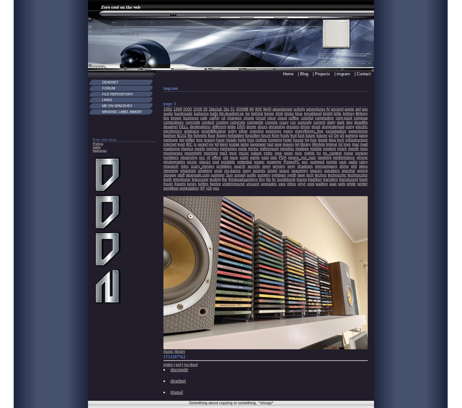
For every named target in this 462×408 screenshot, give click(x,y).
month (353, 149)
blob (279, 113)
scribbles (224, 166)
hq (307, 140)
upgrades (269, 184)
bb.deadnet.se (231, 113)
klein (224, 144)
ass (365, 109)
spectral (348, 171)
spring (362, 171)
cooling (222, 122)
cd (223, 118)
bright (328, 113)
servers (278, 166)
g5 (342, 135)
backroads (183, 113)
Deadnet (110, 82)
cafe (203, 118)
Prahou (98, 143)
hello (242, 140)
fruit (293, 135)
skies (363, 166)
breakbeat (313, 113)
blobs (289, 113)
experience (358, 131)
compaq (361, 118)
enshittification (213, 131)
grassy (209, 140)
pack (234, 157)
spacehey (299, 171)
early (350, 127)
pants (255, 157)
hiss (250, 140)
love (347, 144)
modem (329, 149)
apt (358, 109)
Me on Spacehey (117, 106)
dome (251, 127)
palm (244, 157)
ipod (181, 144)
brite (337, 113)
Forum (108, 88)
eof (178, 364)
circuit (261, 118)
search (239, 166)
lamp (244, 144)
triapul (176, 392)
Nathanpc (100, 150)
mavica (187, 149)
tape (301, 175)
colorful (307, 118)
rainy (363, 162)
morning (211, 153)
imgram (343, 74)
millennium (269, 149)
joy (211, 144)
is (195, 144)
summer (218, 175)
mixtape (302, 149)
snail (218, 171)
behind (257, 113)
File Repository (117, 94)
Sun (229, 175)
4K (251, 109)
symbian (279, 175)
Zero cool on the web (120, 7)
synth (291, 175)
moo (364, 149)
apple (349, 109)
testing (215, 179)
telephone (181, 179)
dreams (292, 127)
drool (315, 127)
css (293, 122)
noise (348, 153)
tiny (262, 179)
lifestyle (318, 144)
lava (278, 144)
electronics (172, 131)
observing (188, 157)
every (288, 131)
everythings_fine (309, 131)
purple (331, 162)
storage (169, 175)
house (298, 140)
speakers (332, 171)
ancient (337, 109)
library (305, 144)
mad (364, 144)
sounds (259, 171)
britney (349, 113)
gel (181, 140)
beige (269, 113)
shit (354, 166)
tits (268, 179)
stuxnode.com (198, 175)
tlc (274, 179)
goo (199, 140)
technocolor (358, 175)
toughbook (286, 179)
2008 (197, 109)
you (216, 188)
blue (299, 113)
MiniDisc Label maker (122, 112)
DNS (241, 127)
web (341, 184)
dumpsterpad (333, 127)
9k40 (267, 109)
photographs (174, 162)
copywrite (255, 122)
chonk (249, 118)
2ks (226, 109)
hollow (261, 140)
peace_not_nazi (302, 157)
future (310, 135)
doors (262, 127)
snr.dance (232, 171)
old (225, 157)
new (278, 153)
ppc (305, 162)
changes (234, 118)
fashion (169, 135)
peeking (325, 157)
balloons (201, 113)
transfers (330, 179)
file (190, 135)
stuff (181, 175)
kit (217, 144)
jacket (203, 144)
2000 (187, 109)
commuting (324, 118)
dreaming (277, 127)
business (191, 118)
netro (268, 153)
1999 (177, 109)
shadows (305, 166)
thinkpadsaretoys (243, 179)
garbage (170, 140)
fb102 (182, 135)
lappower (258, 144)
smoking (205, 171)
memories (228, 149)
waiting (322, 184)
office (216, 157)
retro (185, 166)
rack (342, 162)
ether (243, 131)
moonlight (192, 153)
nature (256, 153)
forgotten (252, 135)
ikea (332, 140)
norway (361, 153)
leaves (288, 144)
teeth (167, 179)
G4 (336, 135)
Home (288, 74)
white (351, 184)
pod (215, 162)
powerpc (274, 162)
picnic (192, 162)
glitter (190, 140)
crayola (271, 122)
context (208, 122)
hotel (287, 140)
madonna (171, 149)
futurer (321, 135)
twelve (215, 184)
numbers (171, 157)
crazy (284, 122)
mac (355, 144)
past (265, 157)
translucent (348, 179)
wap (333, 184)
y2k (209, 188)
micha (253, 149)
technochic (337, 175)
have (220, 140)
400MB (242, 109)
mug (233, 153)
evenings (273, 131)
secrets (254, 166)
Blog (304, 74)
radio (353, 162)
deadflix (361, 122)
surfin (251, 175)
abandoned (282, 109)
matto (97, 147)
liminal (331, 144)
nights (309, 153)
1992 (167, 109)
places (205, 162)
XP (202, 188)
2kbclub (215, 109)
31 (232, 109)
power (259, 162)
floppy (222, 135)
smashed (188, 171)
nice (298, 153)
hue (313, 140)
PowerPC (291, 162)
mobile (316, 149)
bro (166, 118)
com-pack (344, 118)
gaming (351, 135)
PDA (282, 157)
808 (258, 109)
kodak (234, 144)
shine (344, 166)
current (319, 122)
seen (266, 166)
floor (211, 135)
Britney (362, 113)
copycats (237, 122)
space (284, 171)
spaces (316, 171)
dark (340, 122)
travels (180, 184)
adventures (315, 109)
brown (176, 118)
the (224, 179)
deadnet (170, 127)
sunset (239, 175)
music (244, 153)
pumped (317, 162)
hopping (275, 140)
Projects (322, 74)
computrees (173, 122)
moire (342, 149)
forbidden (236, 135)
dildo (231, 127)
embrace (191, 131)
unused (252, 184)
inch (340, 140)
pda (273, 157)
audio (168, 113)
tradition (315, 179)
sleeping (170, 171)
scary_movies (202, 166)
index (168, 364)
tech (310, 175)
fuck (301, 135)
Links (107, 100)
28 (205, 109)
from (275, 135)
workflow (171, 188)
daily (331, 122)
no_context (332, 153)
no (318, 153)
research (171, 166)
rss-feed (191, 364)
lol (340, 144)
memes (212, 149)
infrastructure (356, 140)
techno (321, 175)
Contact (364, 74)
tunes (191, 184)
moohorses (173, 153)
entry (232, 131)
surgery (263, 175)
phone (362, 157)
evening (257, 131)
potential (244, 162)
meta (242, 149)
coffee (294, 118)
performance (344, 157)
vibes (291, 184)
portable (228, 162)
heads (231, 140)
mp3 (223, 153)
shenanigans (326, 166)
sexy (291, 166)
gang (363, 135)
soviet (272, 171)
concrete (192, 122)
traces (302, 179)
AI (328, 109)
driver (305, 127)
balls (214, 113)
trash (363, 179)
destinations (200, 127)
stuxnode (179, 369)
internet (169, 144)
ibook (322, 140)
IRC (189, 144)
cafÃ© (214, 118)
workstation (189, 188)
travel (168, 184)
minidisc (287, 149)
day (349, 122)
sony (247, 171)
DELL (184, 127)
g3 (330, 135)
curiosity (305, 122)
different (219, 127)
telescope (200, 179)
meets (200, 149)
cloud (282, 118)
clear (271, 118)
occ (202, 157)
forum (266, 135)
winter (362, 184)
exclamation (336, 131)
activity (299, 109)
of (208, 157)
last (270, 144)
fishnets (200, 135)
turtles (203, 184)
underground (233, 184)
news (288, 153)
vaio (282, 184)
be (247, 113)
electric (361, 127)
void (310, 184)
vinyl (301, 184)
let (297, 144)
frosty (284, 135)
